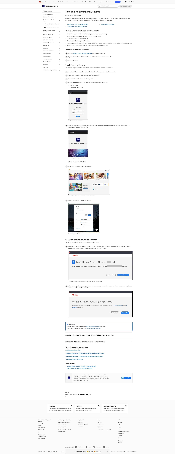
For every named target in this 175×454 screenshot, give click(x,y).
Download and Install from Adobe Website (77, 24)
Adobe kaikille (120, 440)
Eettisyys (119, 438)
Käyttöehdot (110, 451)
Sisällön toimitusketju (61, 424)
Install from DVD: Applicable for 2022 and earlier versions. (85, 342)
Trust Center (120, 437)
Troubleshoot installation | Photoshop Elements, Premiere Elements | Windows (84, 353)
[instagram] (51, 451)
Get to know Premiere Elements (49, 17)
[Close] (107, 451)
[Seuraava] (116, 396)
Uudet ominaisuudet (74, 1)
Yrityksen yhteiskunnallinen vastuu (123, 431)
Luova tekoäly (40, 423)
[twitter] (54, 451)
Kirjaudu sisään (132, 1)
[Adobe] (41, 2)
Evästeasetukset (116, 451)
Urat (118, 426)
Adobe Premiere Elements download (82, 53)
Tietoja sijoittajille (121, 433)
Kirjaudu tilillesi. (120, 422)
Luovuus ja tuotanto (61, 427)
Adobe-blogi (120, 442)
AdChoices (135, 451)
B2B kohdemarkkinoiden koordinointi (64, 429)
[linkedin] (56, 451)
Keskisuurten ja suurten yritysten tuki (104, 429)
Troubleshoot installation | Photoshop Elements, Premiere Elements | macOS (84, 356)
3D (38, 432)
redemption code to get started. (93, 328)
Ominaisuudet (83, 1)
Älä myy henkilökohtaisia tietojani (125, 451)
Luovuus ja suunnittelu (50, 1)
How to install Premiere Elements (51, 27)
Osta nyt (117, 2)
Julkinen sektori (80, 426)
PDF (39, 431)
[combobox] (108, 6)
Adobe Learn (100, 427)
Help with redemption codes (92, 326)
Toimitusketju (120, 435)
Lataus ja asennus (101, 424)
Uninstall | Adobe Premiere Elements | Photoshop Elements (81, 366)
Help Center (100, 422)
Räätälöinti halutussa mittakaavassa (64, 422)
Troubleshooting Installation (107, 24)
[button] (126, 2)
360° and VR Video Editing (48, 40)
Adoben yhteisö (100, 426)
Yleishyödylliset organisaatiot (83, 424)
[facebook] (49, 451)
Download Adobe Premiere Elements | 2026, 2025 (52, 24)
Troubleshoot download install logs (74, 359)
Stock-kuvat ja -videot (42, 436)
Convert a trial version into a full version (77, 26)
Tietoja (119, 424)
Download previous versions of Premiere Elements (79, 368)
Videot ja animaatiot (41, 429)
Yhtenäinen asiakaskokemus (63, 426)
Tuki (90, 1)
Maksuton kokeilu (109, 1)
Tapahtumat (120, 427)
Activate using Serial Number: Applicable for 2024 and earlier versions (89, 335)
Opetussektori (80, 422)
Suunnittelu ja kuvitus (41, 427)
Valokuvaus (40, 425)
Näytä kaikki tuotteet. (42, 438)
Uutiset (119, 429)
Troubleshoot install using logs (72, 350)
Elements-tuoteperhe (98, 1)
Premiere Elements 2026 (63, 1)
